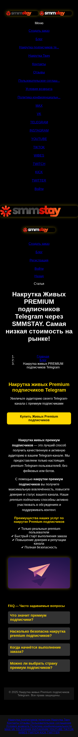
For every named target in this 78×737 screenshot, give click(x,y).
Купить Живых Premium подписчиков (38, 418)
